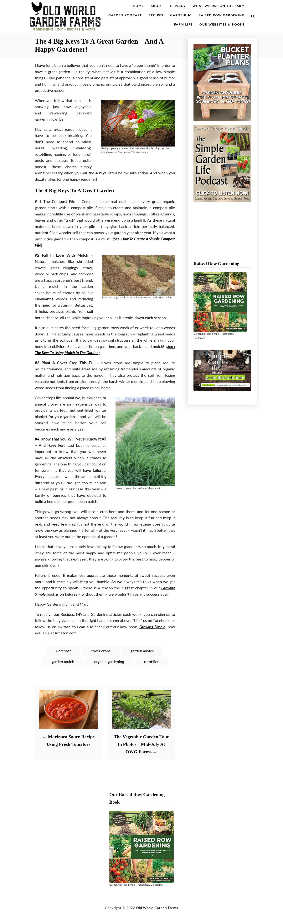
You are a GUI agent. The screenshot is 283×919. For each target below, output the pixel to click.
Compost (63, 651)
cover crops (101, 651)
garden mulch (62, 662)
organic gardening (109, 662)
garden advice (142, 651)
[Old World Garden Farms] (65, 16)
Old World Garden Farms (157, 908)
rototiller (151, 662)
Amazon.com (65, 633)
